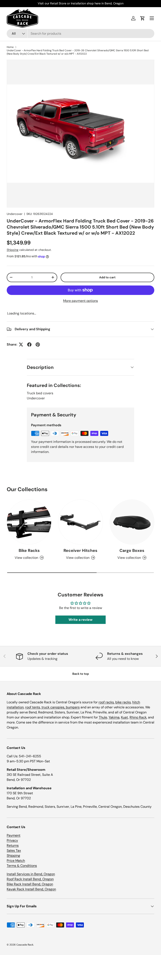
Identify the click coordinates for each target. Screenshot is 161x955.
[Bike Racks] (29, 522)
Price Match (16, 860)
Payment (13, 835)
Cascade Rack (24, 944)
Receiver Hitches (80, 550)
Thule (103, 717)
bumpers (73, 707)
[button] (142, 18)
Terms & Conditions (22, 865)
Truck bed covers (40, 393)
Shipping (12, 250)
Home (10, 47)
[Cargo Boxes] (132, 522)
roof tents (32, 707)
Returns (13, 845)
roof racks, (106, 702)
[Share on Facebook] (29, 344)
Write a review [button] (80, 619)
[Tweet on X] (21, 344)
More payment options (80, 301)
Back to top (80, 674)
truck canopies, (53, 707)
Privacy (12, 840)
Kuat (124, 717)
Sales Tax (14, 850)
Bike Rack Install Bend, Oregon (30, 884)
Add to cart (107, 277)
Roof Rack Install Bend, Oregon (30, 879)
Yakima (114, 717)
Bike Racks (29, 550)
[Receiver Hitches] (80, 522)
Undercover (14, 214)
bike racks (123, 702)
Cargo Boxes (131, 550)
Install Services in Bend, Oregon (31, 874)
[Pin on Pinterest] (38, 344)
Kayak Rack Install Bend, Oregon (31, 889)
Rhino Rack (138, 717)
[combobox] (80, 33)
